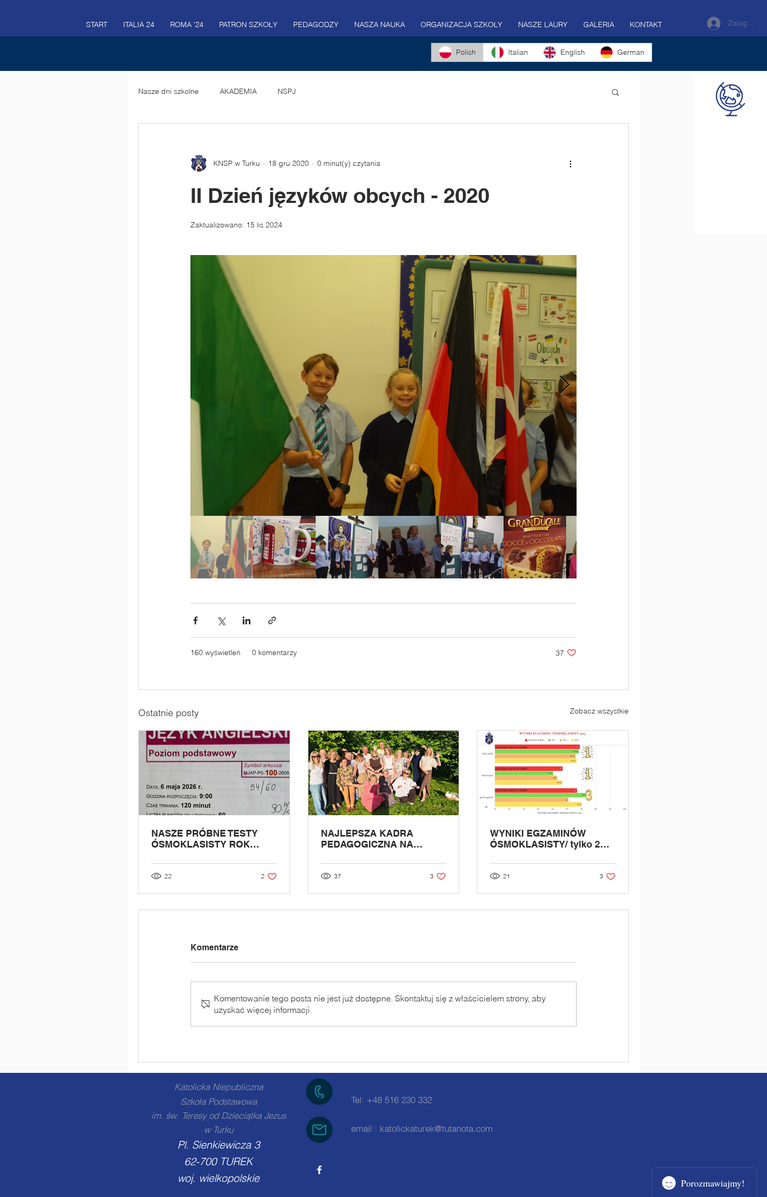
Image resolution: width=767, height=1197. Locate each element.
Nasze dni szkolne (168, 91)
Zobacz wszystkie (599, 711)
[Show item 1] (221, 547)
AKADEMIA (238, 91)
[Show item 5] (472, 547)
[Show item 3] (347, 547)
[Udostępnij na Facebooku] (195, 620)
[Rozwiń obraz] (383, 385)
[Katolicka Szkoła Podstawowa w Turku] (319, 1170)
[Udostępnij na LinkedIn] (246, 620)
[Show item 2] (284, 547)
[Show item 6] (535, 547)
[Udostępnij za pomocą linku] (272, 620)
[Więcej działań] (570, 163)
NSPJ (287, 91)
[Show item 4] (409, 547)
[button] (615, 92)
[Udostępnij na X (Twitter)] (221, 620)
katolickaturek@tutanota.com (436, 1128)
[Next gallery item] (564, 386)
